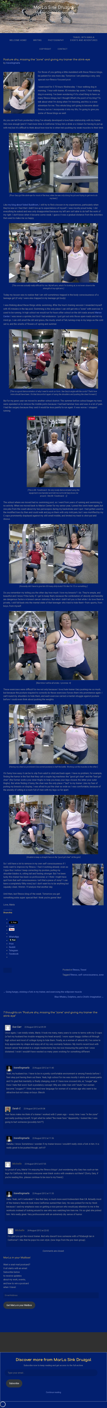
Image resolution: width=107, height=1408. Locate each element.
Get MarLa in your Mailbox (19, 1305)
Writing (37, 40)
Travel (83, 969)
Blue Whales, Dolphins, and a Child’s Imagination (77, 997)
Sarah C (16, 1108)
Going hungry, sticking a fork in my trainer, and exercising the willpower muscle (44, 992)
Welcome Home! (18, 40)
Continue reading (53, 1392)
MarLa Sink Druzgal (53, 7)
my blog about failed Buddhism (23, 204)
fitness (76, 969)
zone (101, 974)
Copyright (45, 49)
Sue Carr (16, 1026)
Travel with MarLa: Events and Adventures (84, 38)
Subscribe (14, 1383)
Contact (63, 49)
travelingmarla (13, 63)
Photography (56, 40)
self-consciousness (88, 974)
